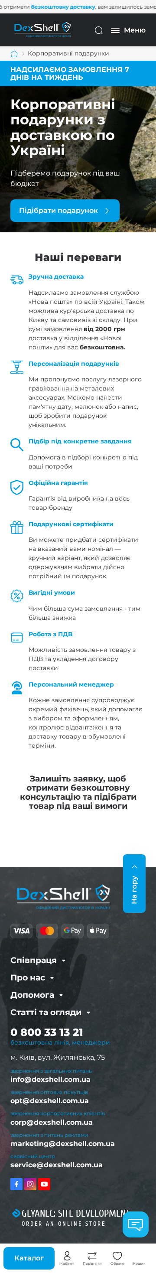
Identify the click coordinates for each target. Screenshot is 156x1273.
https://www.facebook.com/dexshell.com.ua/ (16, 1184)
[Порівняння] (92, 1256)
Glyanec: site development (76, 1213)
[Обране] (117, 1256)
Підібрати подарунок (58, 210)
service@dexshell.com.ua (56, 1165)
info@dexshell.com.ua (50, 1079)
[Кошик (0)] (139, 1256)
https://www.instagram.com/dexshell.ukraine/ (30, 1184)
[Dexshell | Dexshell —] (42, 30)
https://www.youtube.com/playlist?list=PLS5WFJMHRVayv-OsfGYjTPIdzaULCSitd (44, 1184)
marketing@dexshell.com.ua (62, 1144)
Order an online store (64, 1224)
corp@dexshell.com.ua (51, 1122)
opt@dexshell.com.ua (49, 1101)
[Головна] (14, 54)
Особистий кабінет (67, 1256)
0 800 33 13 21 (46, 1032)
